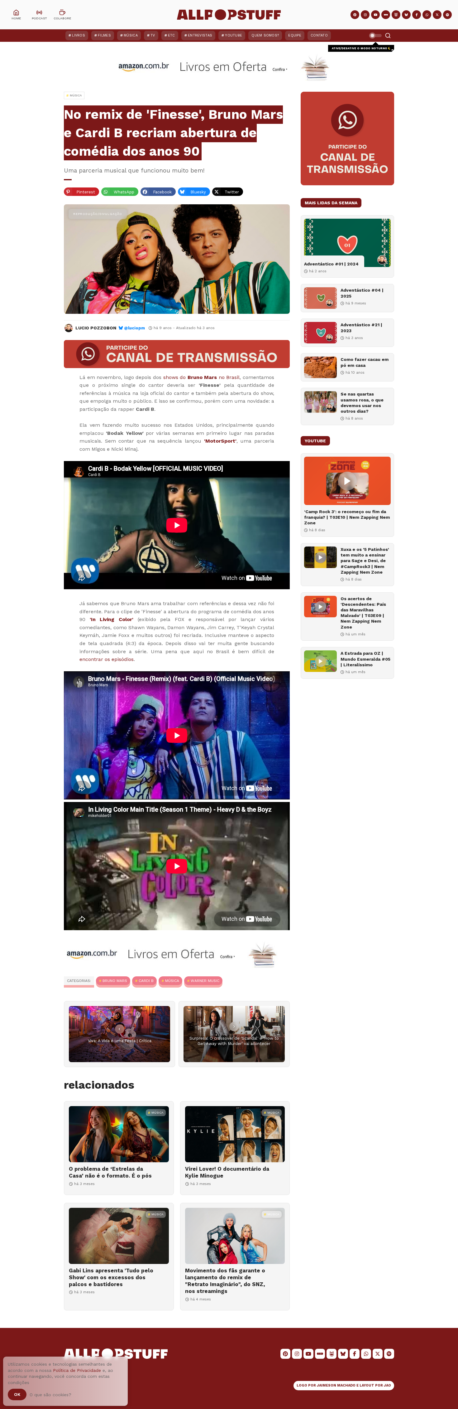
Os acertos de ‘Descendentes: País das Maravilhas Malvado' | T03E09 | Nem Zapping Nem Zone (363, 612)
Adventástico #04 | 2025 (362, 293)
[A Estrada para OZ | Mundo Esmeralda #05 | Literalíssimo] (320, 661)
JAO (387, 1385)
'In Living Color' (111, 619)
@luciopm (134, 328)
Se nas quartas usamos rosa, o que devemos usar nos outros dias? (362, 402)
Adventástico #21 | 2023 (361, 327)
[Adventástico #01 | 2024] (347, 243)
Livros (78, 35)
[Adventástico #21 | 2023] (320, 332)
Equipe (294, 35)
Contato (319, 35)
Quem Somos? (265, 35)
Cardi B (146, 981)
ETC (171, 35)
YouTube (233, 35)
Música (131, 35)
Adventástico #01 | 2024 (331, 263)
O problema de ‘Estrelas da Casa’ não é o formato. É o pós (110, 1172)
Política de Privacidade (77, 1370)
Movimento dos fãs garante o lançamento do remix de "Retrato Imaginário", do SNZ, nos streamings (225, 1280)
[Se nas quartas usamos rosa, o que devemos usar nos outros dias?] (320, 402)
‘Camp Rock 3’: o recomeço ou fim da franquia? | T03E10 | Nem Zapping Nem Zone (347, 517)
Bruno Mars (115, 981)
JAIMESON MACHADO (336, 1385)
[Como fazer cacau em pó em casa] (320, 367)
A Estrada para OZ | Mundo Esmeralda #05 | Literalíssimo (365, 659)
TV (152, 35)
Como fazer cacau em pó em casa (365, 362)
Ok (17, 1394)
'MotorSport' (220, 441)
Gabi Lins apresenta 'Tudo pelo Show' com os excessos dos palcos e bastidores (111, 1277)
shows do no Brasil (201, 377)
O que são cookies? (50, 1394)
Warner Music (205, 981)
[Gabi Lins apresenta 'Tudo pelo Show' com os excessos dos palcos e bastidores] (119, 1236)
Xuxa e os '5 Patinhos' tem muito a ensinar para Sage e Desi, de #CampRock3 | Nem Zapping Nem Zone (365, 561)
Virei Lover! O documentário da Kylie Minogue (227, 1172)
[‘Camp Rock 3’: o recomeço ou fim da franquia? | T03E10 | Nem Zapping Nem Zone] (347, 481)
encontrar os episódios (106, 659)
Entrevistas (200, 35)
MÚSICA (172, 981)
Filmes (104, 35)
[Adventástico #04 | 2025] (320, 298)
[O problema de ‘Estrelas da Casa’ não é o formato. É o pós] (119, 1134)
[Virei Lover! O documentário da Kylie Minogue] (235, 1134)
